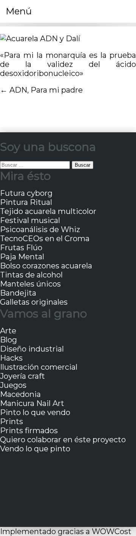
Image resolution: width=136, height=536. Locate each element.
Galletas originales (34, 302)
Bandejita (18, 292)
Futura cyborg (26, 193)
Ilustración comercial (38, 367)
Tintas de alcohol (31, 274)
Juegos (13, 385)
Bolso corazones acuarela (46, 265)
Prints (11, 421)
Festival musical (30, 220)
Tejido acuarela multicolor (48, 211)
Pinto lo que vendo (35, 412)
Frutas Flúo (21, 247)
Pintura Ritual (26, 202)
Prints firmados (29, 430)
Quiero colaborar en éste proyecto (63, 439)
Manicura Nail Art (32, 403)
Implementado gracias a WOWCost (65, 531)
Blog (8, 339)
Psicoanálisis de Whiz (40, 229)
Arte (8, 330)
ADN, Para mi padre (46, 89)
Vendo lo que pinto (35, 448)
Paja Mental (22, 256)
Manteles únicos (30, 283)
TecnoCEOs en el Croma (45, 238)
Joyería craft (22, 376)
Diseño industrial (32, 348)
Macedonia (20, 394)
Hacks (11, 357)
